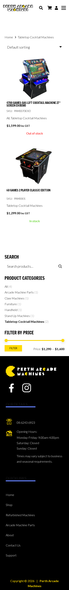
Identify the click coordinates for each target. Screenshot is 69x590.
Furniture (11, 304)
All (8, 118)
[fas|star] (11, 388)
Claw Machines (14, 298)
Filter (13, 348)
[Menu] (63, 8)
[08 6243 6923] (11, 422)
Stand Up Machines (17, 316)
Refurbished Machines (20, 515)
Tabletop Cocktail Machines (29, 118)
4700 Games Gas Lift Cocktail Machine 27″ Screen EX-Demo (34, 104)
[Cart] (49, 8)
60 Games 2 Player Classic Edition (28, 190)
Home (9, 37)
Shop (9, 505)
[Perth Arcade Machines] (18, 8)
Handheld (11, 310)
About (10, 535)
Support (11, 555)
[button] (41, 8)
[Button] (56, 8)
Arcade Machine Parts (19, 292)
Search (60, 266)
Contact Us (13, 545)
